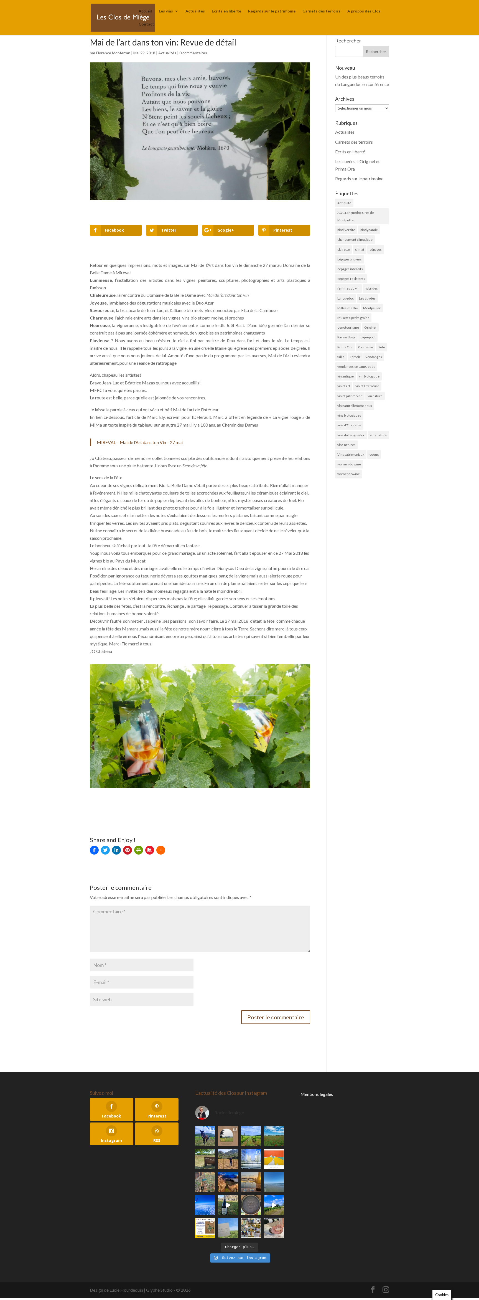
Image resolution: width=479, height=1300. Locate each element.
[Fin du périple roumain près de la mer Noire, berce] (274, 1182)
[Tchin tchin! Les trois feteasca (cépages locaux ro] (251, 1182)
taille (341, 357)
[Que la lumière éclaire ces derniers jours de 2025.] (228, 1182)
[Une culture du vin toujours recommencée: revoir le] (251, 1159)
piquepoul (368, 337)
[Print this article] (138, 850)
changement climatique (355, 239)
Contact (146, 24)
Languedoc (345, 298)
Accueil (145, 11)
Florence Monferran (113, 52)
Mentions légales (316, 1094)
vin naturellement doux (354, 406)
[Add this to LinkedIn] (116, 850)
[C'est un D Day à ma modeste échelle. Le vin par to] (228, 1228)
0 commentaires (193, 52)
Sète (381, 347)
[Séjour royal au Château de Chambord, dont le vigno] (228, 1205)
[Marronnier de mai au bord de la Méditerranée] (274, 1136)
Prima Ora (345, 347)
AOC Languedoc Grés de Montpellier (355, 216)
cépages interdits (350, 269)
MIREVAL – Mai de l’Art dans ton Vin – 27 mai (140, 442)
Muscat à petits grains (353, 318)
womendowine (348, 474)
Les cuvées (367, 298)
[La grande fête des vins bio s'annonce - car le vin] (274, 1228)
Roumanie (365, 347)
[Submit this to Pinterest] (127, 850)
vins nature (378, 435)
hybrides (371, 288)
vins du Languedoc (351, 435)
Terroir (355, 357)
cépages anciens (349, 259)
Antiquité (344, 203)
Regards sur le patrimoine (271, 11)
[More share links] (160, 850)
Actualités (195, 11)
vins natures (346, 445)
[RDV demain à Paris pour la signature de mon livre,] (205, 1228)
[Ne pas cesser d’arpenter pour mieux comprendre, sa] (205, 1136)
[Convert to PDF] (149, 850)
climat (359, 249)
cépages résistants (351, 279)
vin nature (375, 396)
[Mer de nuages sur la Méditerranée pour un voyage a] (205, 1205)
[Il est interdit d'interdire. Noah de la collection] (205, 1182)
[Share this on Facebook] (94, 850)
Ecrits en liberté (226, 11)
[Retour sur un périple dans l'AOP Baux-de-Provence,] (228, 1136)
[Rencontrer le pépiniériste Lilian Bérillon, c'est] (205, 1159)
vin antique (345, 376)
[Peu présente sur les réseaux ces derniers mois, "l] (228, 1159)
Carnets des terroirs (321, 11)
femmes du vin (348, 288)
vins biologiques (349, 415)
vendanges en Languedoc (356, 366)
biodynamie (369, 230)
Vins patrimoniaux (350, 454)
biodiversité (346, 230)
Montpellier (372, 308)
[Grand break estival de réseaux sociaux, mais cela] (251, 1205)
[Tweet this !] (105, 850)
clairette (343, 249)
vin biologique (369, 376)
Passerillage (346, 337)
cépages (376, 249)
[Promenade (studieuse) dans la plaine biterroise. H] (274, 1205)
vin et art (343, 386)
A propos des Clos (364, 11)
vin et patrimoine (349, 396)
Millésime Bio (347, 308)
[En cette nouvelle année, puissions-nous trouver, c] (274, 1159)
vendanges (374, 357)
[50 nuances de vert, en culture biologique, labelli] (251, 1136)
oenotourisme (348, 327)
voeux (374, 454)
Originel (370, 327)
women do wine (349, 464)
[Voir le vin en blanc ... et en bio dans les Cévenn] (251, 1228)
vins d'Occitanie (349, 425)
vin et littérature (367, 386)
